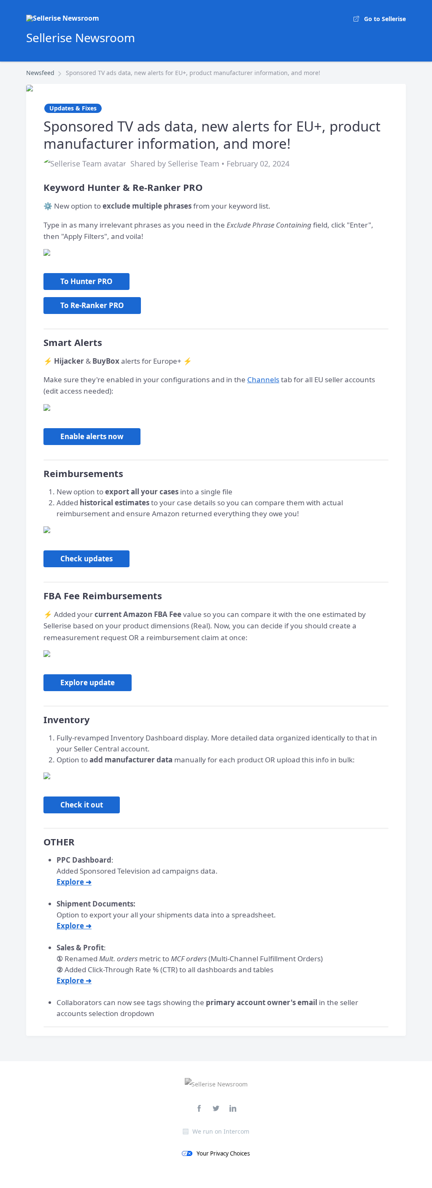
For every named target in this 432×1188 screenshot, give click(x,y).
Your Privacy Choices (223, 1153)
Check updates (86, 558)
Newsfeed (40, 73)
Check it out (81, 805)
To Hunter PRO (86, 281)
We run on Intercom (220, 1131)
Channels (263, 379)
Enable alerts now (92, 436)
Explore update (87, 682)
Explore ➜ (74, 882)
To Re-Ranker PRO (92, 305)
